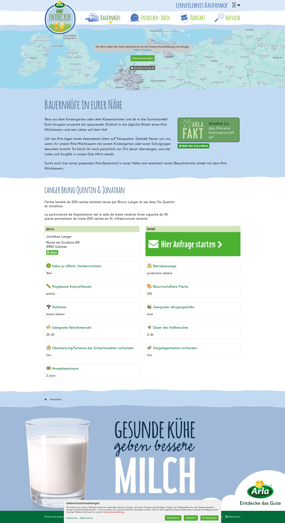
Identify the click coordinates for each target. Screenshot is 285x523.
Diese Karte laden (142, 58)
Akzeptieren (173, 518)
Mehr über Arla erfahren (195, 146)
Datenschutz (86, 518)
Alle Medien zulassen (142, 68)
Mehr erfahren (142, 49)
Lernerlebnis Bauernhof (202, 5)
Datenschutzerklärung (113, 512)
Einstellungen (209, 518)
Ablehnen (191, 518)
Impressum (71, 518)
